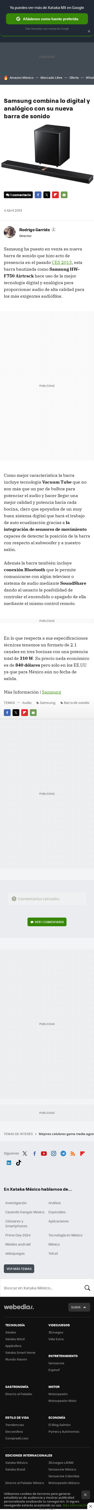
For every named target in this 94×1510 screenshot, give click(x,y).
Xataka (10, 1332)
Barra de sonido (76, 702)
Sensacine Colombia (63, 1476)
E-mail (64, 194)
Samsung (51, 692)
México (54, 1244)
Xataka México (16, 1462)
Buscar (87, 1287)
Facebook (38, 194)
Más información (75, 1505)
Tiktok (18, 1162)
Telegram (63, 1152)
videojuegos (15, 1253)
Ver (49, 921)
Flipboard (55, 194)
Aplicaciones (58, 1221)
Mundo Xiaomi (16, 1359)
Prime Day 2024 (17, 1235)
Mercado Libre (51, 77)
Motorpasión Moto (62, 1400)
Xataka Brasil (15, 1469)
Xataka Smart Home (20, 1352)
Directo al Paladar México (24, 1482)
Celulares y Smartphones (16, 1223)
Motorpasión (58, 1394)
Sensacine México (62, 1469)
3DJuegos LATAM (61, 1462)
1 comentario (20, 194)
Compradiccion (16, 1438)
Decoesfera (14, 1431)
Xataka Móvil (15, 1339)
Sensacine (56, 1363)
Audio (26, 702)
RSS (73, 1152)
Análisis (54, 1202)
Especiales (57, 1211)
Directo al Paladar (18, 1394)
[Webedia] (19, 1310)
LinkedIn (9, 1162)
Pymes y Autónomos (63, 1431)
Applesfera (13, 1345)
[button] (37, 229)
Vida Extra (56, 1339)
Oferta (74, 77)
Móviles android (18, 1244)
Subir (76, 1307)
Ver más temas (19, 1268)
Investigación (16, 1202)
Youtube (44, 1152)
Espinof (54, 1369)
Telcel (53, 1253)
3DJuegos (55, 1332)
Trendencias (14, 1424)
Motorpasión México (64, 1482)
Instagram (53, 1152)
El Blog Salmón (59, 1424)
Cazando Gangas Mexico (24, 1211)
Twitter (46, 194)
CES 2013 (62, 262)
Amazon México (22, 77)
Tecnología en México (65, 1235)
